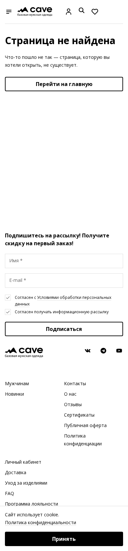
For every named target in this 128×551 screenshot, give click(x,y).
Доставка (15, 472)
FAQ (9, 493)
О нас (70, 394)
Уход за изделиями (26, 483)
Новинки (14, 394)
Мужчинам (17, 383)
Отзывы (73, 404)
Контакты (75, 383)
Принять (64, 538)
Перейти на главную (64, 84)
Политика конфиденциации (83, 440)
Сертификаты (79, 415)
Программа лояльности (31, 504)
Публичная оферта (85, 425)
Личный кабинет (23, 462)
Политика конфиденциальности (40, 522)
